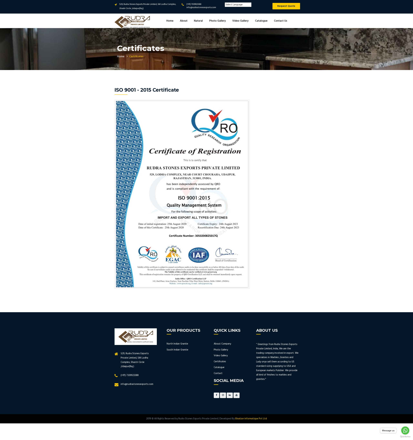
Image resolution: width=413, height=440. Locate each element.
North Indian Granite (177, 344)
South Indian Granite (177, 350)
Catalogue (261, 21)
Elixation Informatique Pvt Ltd (251, 419)
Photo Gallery (217, 21)
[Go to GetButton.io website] (405, 437)
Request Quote (286, 6)
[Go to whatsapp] (405, 430)
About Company (222, 344)
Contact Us (280, 21)
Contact (218, 373)
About (183, 21)
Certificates (220, 362)
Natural (198, 21)
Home (169, 21)
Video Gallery (240, 21)
